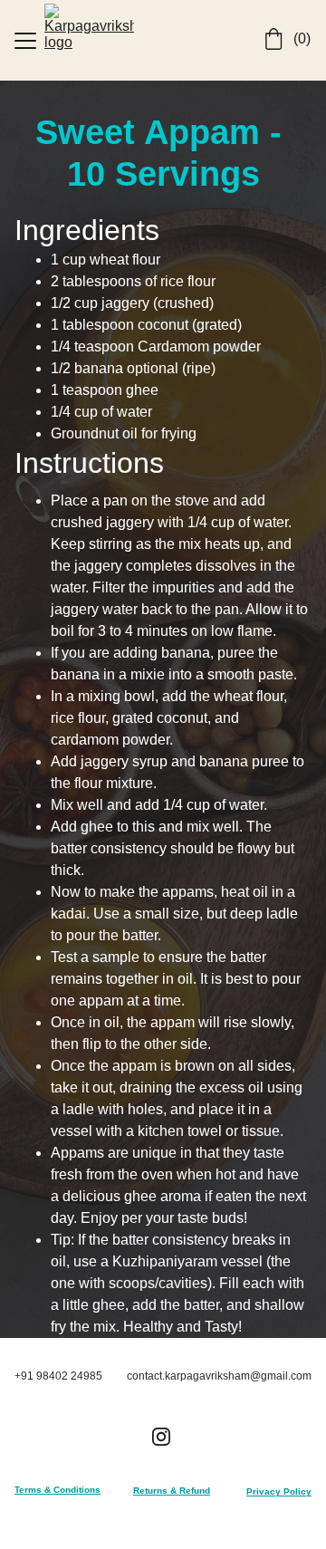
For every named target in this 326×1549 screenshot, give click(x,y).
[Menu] (25, 41)
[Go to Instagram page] (161, 1437)
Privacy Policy (279, 1491)
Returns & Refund (171, 1491)
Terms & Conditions (57, 1490)
